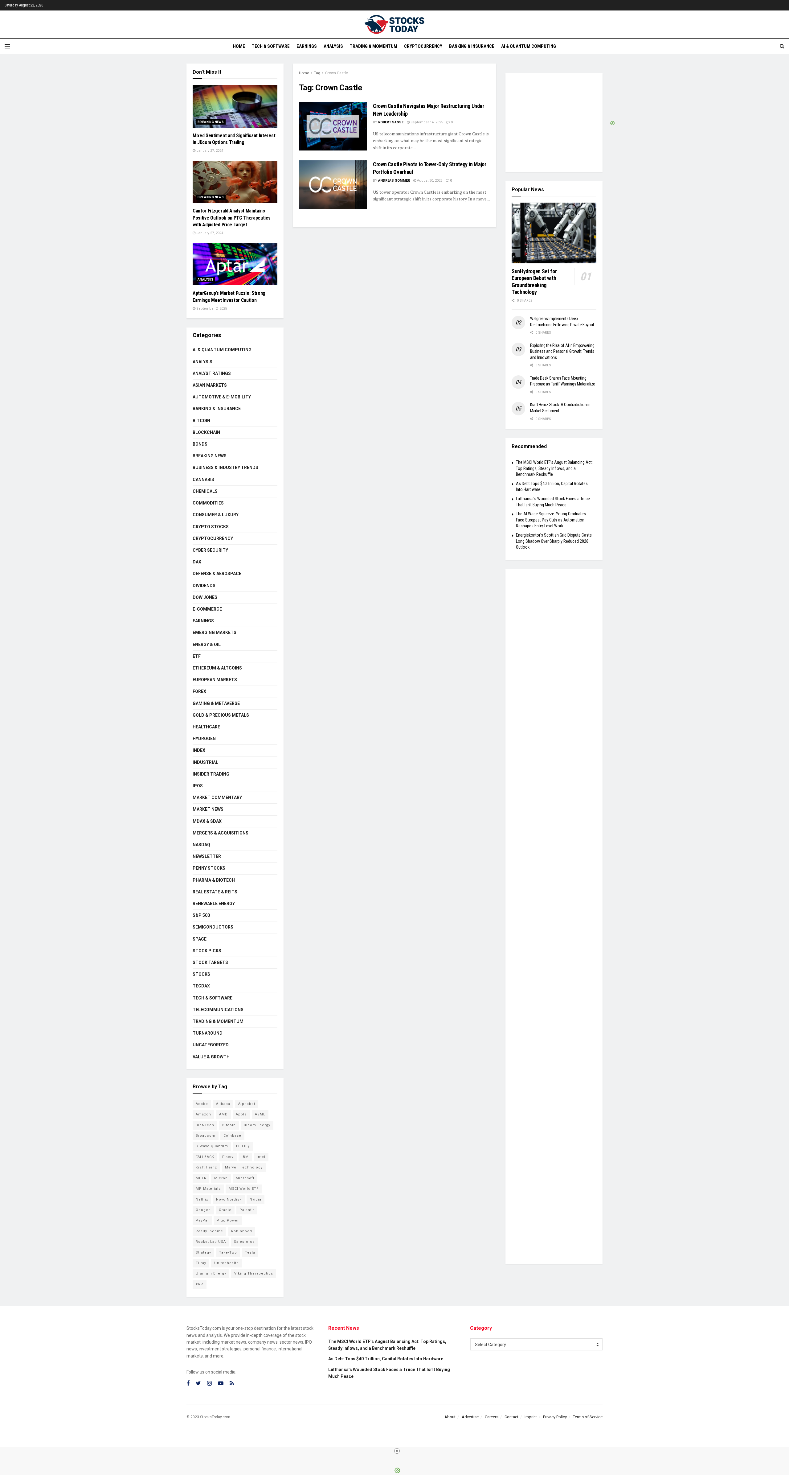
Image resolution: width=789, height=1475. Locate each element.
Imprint (531, 1417)
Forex (199, 691)
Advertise (470, 1417)
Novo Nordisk (229, 1199)
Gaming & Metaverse (216, 703)
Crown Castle (336, 73)
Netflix (202, 1199)
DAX (197, 561)
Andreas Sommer (394, 181)
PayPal (202, 1220)
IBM (245, 1157)
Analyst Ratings (212, 373)
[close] (397, 1451)
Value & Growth (211, 1056)
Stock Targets (210, 962)
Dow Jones (205, 597)
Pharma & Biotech (214, 880)
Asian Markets (210, 385)
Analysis (333, 46)
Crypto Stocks (211, 526)
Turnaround (208, 1033)
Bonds (200, 444)
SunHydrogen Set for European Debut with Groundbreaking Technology (534, 281)
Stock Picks (207, 950)
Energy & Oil (207, 644)
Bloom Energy (257, 1125)
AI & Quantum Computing (528, 46)
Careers (491, 1417)
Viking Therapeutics (253, 1273)
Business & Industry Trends (225, 467)
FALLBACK (205, 1157)
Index (199, 750)
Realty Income (209, 1231)
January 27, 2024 (209, 151)
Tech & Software (271, 46)
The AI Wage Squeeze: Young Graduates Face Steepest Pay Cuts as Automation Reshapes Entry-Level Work (551, 519)
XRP (199, 1284)
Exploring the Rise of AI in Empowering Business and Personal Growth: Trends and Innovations (562, 351)
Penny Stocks (209, 868)
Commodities (208, 503)
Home (239, 46)
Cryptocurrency (423, 46)
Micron (221, 1178)
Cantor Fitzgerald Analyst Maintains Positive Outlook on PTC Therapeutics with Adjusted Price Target (231, 218)
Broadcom (205, 1136)
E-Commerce (207, 609)
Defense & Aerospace (217, 573)
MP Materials (208, 1189)
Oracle (225, 1210)
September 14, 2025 (426, 122)
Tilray (201, 1263)
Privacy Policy (555, 1417)
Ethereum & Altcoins (217, 667)
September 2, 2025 (211, 309)
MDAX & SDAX (207, 821)
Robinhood (241, 1231)
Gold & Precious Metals (221, 715)
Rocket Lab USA (211, 1242)
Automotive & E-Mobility (222, 396)
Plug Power (228, 1220)
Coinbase (232, 1136)
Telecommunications (218, 1009)
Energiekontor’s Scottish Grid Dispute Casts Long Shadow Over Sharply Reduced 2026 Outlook (554, 541)
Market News (208, 809)
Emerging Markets (214, 632)
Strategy (203, 1252)
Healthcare (206, 726)
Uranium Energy (211, 1273)
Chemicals (205, 491)
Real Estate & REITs (215, 891)
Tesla (250, 1252)
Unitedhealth (226, 1263)
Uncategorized (211, 1044)
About (450, 1417)
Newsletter (207, 856)
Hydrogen (204, 738)
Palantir (246, 1210)
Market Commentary (217, 797)
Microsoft (245, 1178)
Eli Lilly (243, 1146)
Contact (511, 1417)
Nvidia (255, 1199)
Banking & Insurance (471, 46)
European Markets (215, 679)
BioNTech (205, 1125)
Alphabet (246, 1104)
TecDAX (201, 985)
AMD (223, 1114)
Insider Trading (211, 774)
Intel (261, 1157)
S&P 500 (201, 915)
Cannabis (203, 479)
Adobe (202, 1104)
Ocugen (203, 1210)
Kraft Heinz (206, 1167)
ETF (197, 656)
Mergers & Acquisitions (220, 832)
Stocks (201, 974)
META (201, 1178)
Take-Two (228, 1252)
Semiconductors (213, 927)
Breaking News (211, 122)
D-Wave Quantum (212, 1146)
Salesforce (244, 1242)
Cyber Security (210, 550)
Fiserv (228, 1157)
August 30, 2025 (429, 181)
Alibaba (223, 1104)
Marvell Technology (244, 1167)
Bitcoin (201, 420)
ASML (260, 1114)
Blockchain (206, 432)
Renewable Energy (214, 903)
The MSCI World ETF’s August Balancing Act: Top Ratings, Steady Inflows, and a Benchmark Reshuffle (554, 468)
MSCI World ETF (244, 1189)
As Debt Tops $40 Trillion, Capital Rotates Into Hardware (385, 1358)
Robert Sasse (390, 122)
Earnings (306, 46)
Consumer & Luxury (216, 514)
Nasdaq (201, 844)
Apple (241, 1114)
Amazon (203, 1114)
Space (199, 939)
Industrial (205, 762)
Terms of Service (588, 1417)
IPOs (198, 785)
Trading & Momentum (373, 46)
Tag (317, 73)
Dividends (204, 585)
